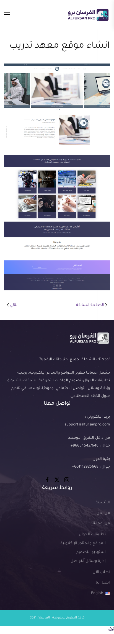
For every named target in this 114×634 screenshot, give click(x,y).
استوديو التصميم (91, 552)
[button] (7, 14)
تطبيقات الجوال (92, 534)
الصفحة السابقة (90, 305)
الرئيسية (103, 503)
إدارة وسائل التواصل (88, 561)
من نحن (103, 513)
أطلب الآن (101, 572)
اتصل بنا (103, 583)
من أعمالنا (101, 523)
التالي (14, 305)
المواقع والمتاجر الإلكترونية (83, 543)
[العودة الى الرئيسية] (88, 14)
